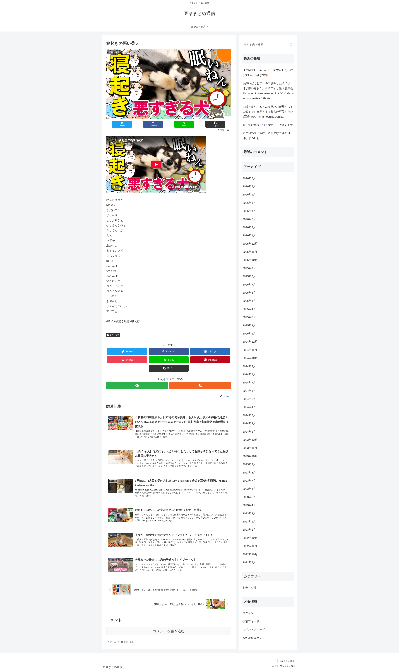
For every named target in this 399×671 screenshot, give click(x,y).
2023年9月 (249, 464)
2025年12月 (250, 243)
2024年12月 (250, 341)
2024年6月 (249, 390)
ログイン (248, 613)
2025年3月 (249, 317)
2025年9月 (249, 268)
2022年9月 (249, 562)
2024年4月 (249, 407)
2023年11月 (250, 447)
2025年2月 (249, 325)
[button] (291, 44)
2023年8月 (249, 472)
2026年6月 (249, 194)
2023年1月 (249, 529)
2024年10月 (250, 358)
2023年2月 (249, 521)
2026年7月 (249, 186)
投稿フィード (251, 621)
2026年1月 (249, 235)
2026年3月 (249, 219)
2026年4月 (249, 210)
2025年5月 (249, 300)
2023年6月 (249, 488)
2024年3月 (249, 415)
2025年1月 (249, 333)
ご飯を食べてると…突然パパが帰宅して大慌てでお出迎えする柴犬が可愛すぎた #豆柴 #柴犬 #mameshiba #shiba (268, 111)
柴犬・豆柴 (114, 335)
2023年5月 (249, 497)
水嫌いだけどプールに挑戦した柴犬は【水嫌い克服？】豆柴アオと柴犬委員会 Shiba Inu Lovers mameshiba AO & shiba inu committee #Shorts (268, 91)
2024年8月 (249, 374)
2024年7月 (249, 382)
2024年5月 (249, 398)
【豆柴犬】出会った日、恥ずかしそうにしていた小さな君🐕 (268, 72)
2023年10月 (250, 456)
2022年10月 (250, 554)
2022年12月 (250, 537)
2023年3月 (249, 513)
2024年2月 (249, 423)
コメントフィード (254, 629)
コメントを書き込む (169, 631)
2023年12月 (250, 439)
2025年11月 (250, 251)
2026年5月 (249, 202)
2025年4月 (249, 309)
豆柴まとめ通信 (286, 661)
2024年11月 (250, 349)
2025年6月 (249, 292)
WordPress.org (252, 637)
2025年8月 (249, 276)
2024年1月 (249, 431)
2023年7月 (249, 480)
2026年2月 (249, 227)
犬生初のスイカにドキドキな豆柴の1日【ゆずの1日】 (267, 136)
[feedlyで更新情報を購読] (137, 385)
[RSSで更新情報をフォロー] (200, 385)
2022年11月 (250, 546)
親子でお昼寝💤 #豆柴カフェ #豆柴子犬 (268, 125)
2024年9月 (249, 366)
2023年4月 (249, 505)
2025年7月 (249, 284)
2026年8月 (249, 178)
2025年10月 (250, 259)
